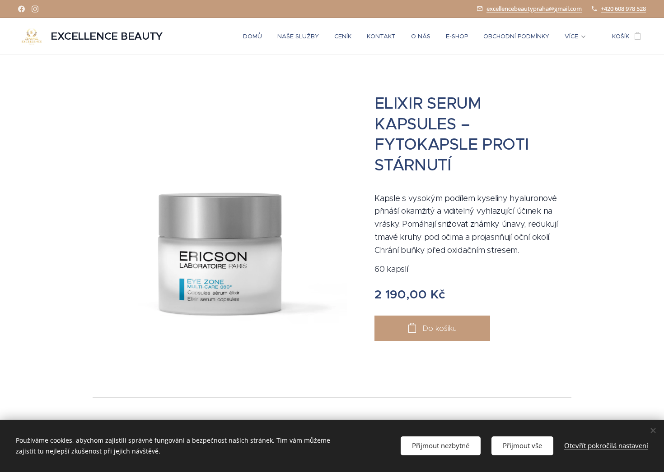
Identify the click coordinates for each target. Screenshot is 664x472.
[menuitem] (252, 36)
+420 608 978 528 (623, 9)
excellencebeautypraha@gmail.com (534, 9)
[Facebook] (21, 9)
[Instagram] (35, 9)
